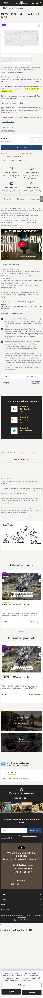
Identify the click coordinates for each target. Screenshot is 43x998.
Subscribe (35, 830)
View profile (20, 798)
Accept (32, 992)
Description (8, 199)
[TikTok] (31, 884)
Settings (21, 985)
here (28, 980)
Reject (11, 992)
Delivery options (9, 131)
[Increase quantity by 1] (39, 140)
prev (2, 580)
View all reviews (22, 765)
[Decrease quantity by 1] (32, 140)
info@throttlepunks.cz (23, 865)
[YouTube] (27, 884)
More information (8, 122)
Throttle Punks (17, 156)
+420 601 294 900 (23, 868)
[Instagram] (17, 884)
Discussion (21, 199)
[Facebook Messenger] (22, 884)
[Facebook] (12, 884)
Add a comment (21, 460)
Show (22, 411)
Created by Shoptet (23, 920)
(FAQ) (11, 98)
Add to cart (22, 147)
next (40, 580)
